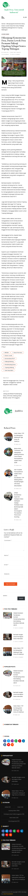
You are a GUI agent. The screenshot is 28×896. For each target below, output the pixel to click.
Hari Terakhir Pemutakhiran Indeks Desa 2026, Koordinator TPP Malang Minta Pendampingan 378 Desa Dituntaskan (19, 478)
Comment (8, 540)
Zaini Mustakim (9, 370)
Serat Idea (13, 817)
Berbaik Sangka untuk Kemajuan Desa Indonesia (18, 637)
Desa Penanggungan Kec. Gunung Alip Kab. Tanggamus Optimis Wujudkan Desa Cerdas (13, 382)
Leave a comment (15, 54)
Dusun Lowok (8, 355)
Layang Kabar (5, 34)
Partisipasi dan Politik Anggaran (14, 814)
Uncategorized (14, 821)
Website (6, 574)
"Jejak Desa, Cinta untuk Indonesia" (14, 11)
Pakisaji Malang (9, 361)
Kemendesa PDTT (10, 358)
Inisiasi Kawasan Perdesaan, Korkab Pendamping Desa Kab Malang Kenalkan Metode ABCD (19, 619)
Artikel (8, 807)
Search (5, 595)
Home (3, 24)
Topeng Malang (9, 367)
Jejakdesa (6, 54)
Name (6, 555)
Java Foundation (8, 894)
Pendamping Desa (10, 364)
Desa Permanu (18, 352)
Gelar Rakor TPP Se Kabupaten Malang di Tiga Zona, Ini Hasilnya (19, 437)
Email (6, 565)
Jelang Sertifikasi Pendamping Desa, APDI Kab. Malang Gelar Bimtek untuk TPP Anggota (12, 396)
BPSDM (7, 352)
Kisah (20, 807)
